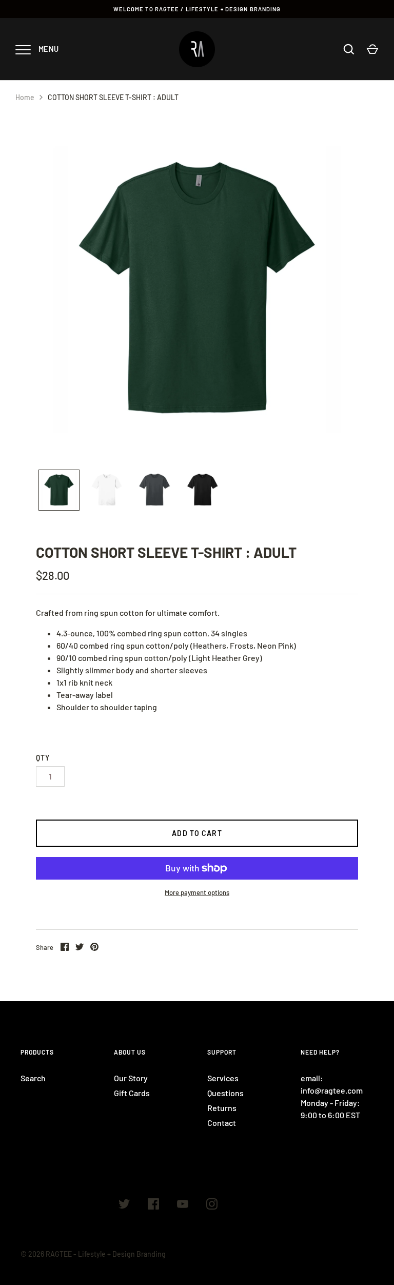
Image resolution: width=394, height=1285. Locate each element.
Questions (225, 1093)
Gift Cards (132, 1093)
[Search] (349, 49)
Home (24, 97)
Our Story (131, 1078)
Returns (222, 1108)
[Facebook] (153, 1205)
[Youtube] (182, 1205)
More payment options (197, 892)
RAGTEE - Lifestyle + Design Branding (106, 1254)
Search (33, 1078)
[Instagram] (212, 1205)
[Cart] (372, 49)
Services (223, 1078)
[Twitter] (124, 1205)
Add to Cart (197, 833)
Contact (221, 1122)
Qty (43, 757)
